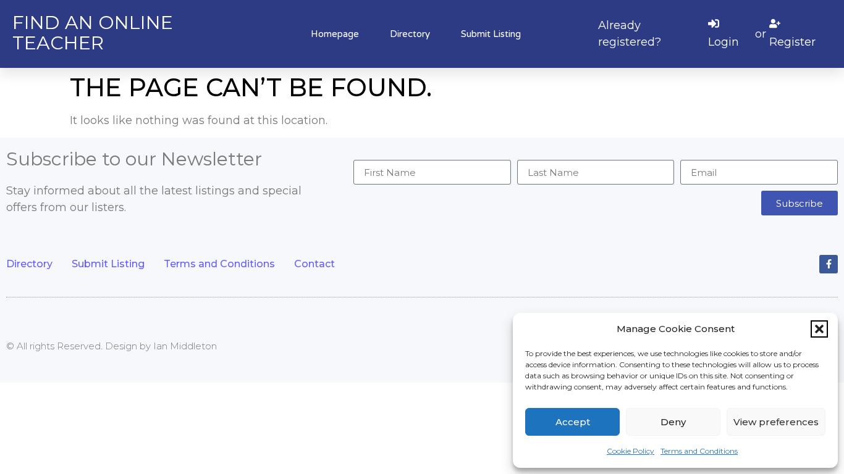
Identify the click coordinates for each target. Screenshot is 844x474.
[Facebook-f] (828, 264)
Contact (314, 264)
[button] (819, 329)
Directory (410, 34)
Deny (673, 422)
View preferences (776, 422)
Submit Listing (491, 34)
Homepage (335, 34)
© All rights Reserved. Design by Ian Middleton (111, 346)
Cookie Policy (630, 450)
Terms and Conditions (699, 450)
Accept (572, 422)
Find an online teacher (92, 32)
